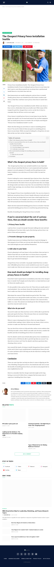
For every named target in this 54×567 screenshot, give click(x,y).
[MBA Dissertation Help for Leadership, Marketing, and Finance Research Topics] (27, 493)
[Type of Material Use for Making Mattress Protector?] (40, 436)
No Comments (29, 42)
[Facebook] (4, 88)
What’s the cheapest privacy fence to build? (21, 140)
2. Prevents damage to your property (20, 147)
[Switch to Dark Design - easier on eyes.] (48, 2)
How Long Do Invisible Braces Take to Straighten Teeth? (25, 536)
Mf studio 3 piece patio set (10, 423)
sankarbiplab (7, 514)
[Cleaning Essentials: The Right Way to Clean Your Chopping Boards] (40, 415)
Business (4, 508)
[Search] (50, 2)
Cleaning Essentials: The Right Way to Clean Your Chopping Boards (39, 424)
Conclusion (12, 156)
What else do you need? (17, 154)
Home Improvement (7, 32)
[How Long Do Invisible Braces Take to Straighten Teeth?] (6, 538)
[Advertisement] (27, 19)
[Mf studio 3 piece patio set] (14, 415)
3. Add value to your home (18, 149)
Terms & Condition (26, 558)
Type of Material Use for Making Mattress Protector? (37, 445)
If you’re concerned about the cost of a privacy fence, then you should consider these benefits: (27, 143)
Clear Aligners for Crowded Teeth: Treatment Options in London (27, 529)
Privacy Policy (37, 558)
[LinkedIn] (4, 95)
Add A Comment (27, 453)
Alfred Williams (10, 42)
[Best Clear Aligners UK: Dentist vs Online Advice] (6, 524)
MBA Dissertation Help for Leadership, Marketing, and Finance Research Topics (25, 512)
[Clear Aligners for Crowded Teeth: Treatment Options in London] (6, 531)
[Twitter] (4, 91)
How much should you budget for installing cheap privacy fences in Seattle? (27, 151)
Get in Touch (46, 558)
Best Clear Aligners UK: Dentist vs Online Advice (23, 522)
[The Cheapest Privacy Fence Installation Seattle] (27, 66)
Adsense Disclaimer (14, 558)
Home (3, 6)
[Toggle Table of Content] (46, 138)
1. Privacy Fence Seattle (17, 145)
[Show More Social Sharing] (34, 46)
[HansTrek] (27, 2)
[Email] (4, 101)
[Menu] (4, 2)
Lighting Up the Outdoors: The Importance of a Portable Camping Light (12, 433)
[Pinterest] (4, 98)
